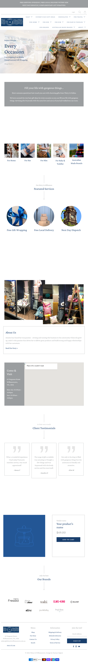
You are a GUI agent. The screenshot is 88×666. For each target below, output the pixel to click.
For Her (46, 22)
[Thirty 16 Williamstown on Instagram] (76, 646)
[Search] (79, 12)
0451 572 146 (11, 645)
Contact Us (33, 639)
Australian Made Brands (62, 27)
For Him (58, 22)
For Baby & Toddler (75, 22)
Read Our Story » (12, 348)
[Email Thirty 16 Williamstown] (79, 646)
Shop (33, 632)
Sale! (28, 17)
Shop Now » (9, 64)
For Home (33, 22)
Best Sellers (44, 256)
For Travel (78, 17)
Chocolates (63, 17)
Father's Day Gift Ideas (45, 17)
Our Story (33, 636)
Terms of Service (55, 643)
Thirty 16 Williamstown (37, 653)
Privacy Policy (55, 639)
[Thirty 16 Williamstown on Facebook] (73, 646)
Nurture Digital (58, 653)
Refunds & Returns (55, 636)
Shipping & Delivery (55, 632)
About (81, 27)
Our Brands (44, 27)
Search (33, 643)
